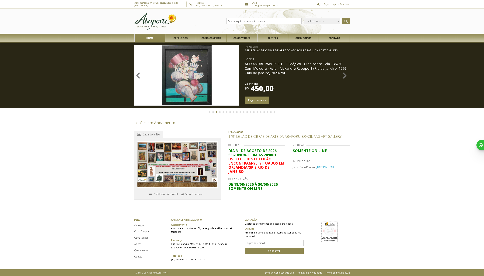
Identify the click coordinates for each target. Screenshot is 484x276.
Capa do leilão (151, 134)
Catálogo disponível (165, 194)
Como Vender (242, 38)
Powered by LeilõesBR (338, 272)
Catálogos (180, 38)
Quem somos (303, 38)
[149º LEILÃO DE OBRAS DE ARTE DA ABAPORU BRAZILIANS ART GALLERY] (177, 164)
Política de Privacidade (310, 272)
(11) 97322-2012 (218, 5)
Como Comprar (211, 38)
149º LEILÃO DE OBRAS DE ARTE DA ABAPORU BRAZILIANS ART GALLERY (291, 49)
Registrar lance (257, 100)
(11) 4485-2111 (203, 5)
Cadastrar (274, 251)
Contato (334, 38)
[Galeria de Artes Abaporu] (155, 21)
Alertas (273, 38)
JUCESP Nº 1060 (325, 167)
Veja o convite (194, 194)
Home (149, 38)
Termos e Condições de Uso (278, 272)
